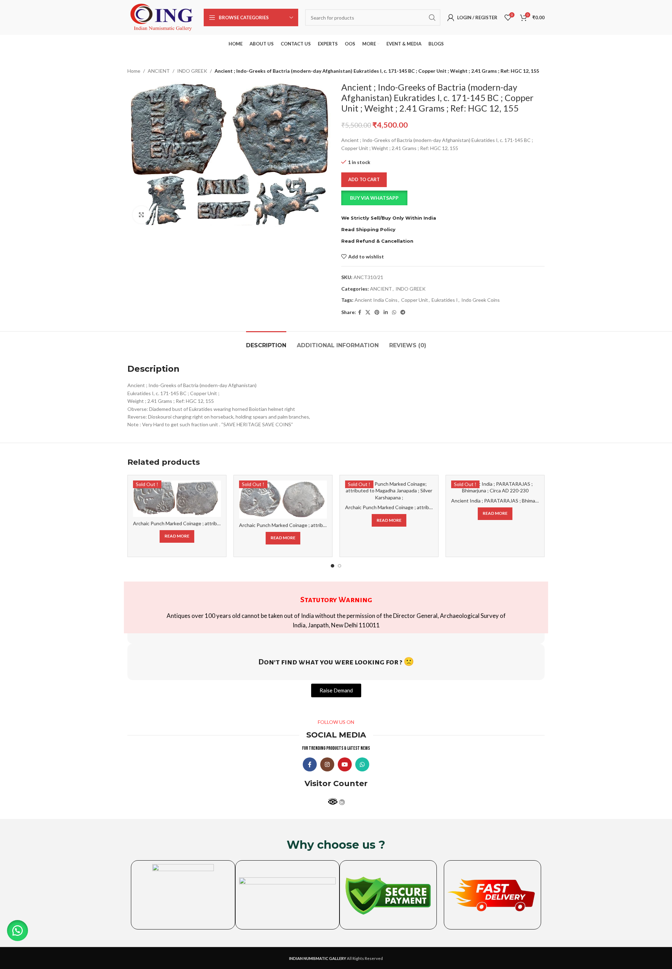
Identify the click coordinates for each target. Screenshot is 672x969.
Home (133, 71)
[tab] (266, 341)
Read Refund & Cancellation (377, 241)
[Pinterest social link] (377, 312)
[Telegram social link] (402, 312)
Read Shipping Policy (368, 229)
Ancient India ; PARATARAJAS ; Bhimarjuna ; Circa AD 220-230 (519, 501)
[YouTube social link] (345, 764)
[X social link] (367, 312)
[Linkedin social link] (386, 312)
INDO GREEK (192, 71)
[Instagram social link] (327, 764)
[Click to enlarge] (141, 214)
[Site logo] (162, 17)
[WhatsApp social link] (394, 312)
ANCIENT (159, 71)
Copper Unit (414, 300)
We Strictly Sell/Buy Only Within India (388, 218)
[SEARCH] (432, 17)
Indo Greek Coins (480, 300)
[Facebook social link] (359, 312)
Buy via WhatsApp (374, 198)
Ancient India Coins (376, 300)
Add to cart (364, 179)
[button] (443, 198)
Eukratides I (445, 300)
